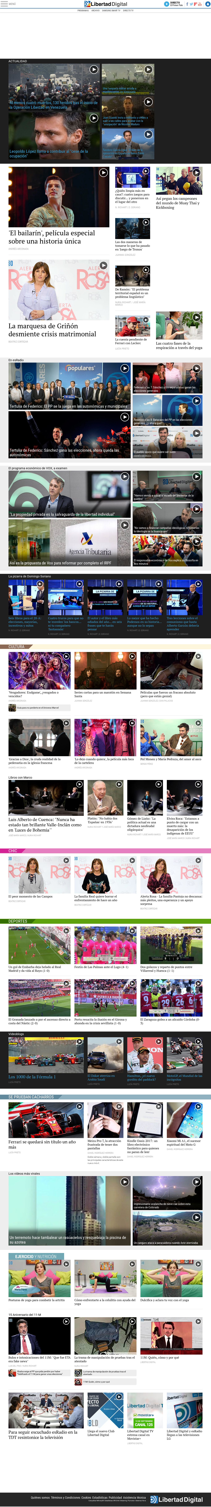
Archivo (95, 10)
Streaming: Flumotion (127, 1500)
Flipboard (195, 4)
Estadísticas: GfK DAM (112, 1500)
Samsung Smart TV (111, 10)
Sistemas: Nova (140, 1500)
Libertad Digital (105, 4)
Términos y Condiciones (65, 1497)
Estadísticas (100, 1497)
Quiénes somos (40, 1497)
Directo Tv (128, 10)
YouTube (200, 4)
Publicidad (115, 1497)
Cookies (86, 1497)
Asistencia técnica (134, 1497)
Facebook (187, 4)
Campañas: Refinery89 (96, 1500)
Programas (83, 10)
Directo (176, 4)
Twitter (191, 4)
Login (208, 4)
